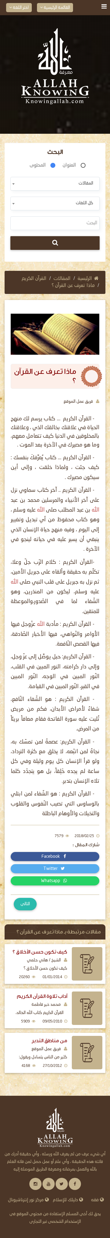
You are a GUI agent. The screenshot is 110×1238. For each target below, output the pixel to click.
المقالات (62, 278)
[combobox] (55, 184)
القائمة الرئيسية (56, 7)
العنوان (69, 165)
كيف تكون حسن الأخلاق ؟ (40, 952)
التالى (25, 904)
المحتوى (38, 165)
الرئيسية (85, 278)
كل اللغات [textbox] (84, 203)
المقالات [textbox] (86, 183)
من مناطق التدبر (49, 1040)
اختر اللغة (20, 7)
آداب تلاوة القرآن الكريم (42, 996)
